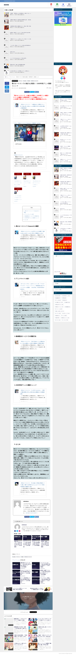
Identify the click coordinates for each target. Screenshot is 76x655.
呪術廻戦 (68, 306)
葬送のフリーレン (59, 306)
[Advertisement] (63, 43)
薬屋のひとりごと (65, 317)
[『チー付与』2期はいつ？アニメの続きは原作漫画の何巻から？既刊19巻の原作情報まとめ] (6, 47)
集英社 (58, 315)
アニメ (21, 80)
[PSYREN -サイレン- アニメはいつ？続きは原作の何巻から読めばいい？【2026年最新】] (56, 141)
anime (25, 80)
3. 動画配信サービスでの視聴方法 (31, 216)
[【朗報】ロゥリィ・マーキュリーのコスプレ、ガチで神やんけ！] (56, 161)
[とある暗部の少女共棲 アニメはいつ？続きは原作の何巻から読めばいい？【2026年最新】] (56, 127)
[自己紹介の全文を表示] (37, 513)
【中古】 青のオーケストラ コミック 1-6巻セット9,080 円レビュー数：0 (27, 185)
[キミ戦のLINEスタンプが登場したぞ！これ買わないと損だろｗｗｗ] (6, 72)
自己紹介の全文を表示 (31, 512)
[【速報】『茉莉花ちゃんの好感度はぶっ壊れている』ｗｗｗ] (6, 15)
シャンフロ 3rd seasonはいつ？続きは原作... (18, 58)
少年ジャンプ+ (66, 313)
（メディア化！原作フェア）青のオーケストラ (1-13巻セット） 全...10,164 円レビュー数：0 (18, 199)
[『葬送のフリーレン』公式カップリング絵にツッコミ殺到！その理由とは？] (6, 40)
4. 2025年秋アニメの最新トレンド (31, 217)
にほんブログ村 (57, 271)
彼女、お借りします (60, 311)
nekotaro (24, 524)
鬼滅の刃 (67, 302)
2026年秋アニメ (66, 295)
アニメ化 (58, 300)
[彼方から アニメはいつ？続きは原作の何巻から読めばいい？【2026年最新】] (56, 100)
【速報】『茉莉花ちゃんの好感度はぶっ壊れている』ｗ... (20, 13)
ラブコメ (58, 313)
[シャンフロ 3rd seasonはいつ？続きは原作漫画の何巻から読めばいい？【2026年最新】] (6, 59)
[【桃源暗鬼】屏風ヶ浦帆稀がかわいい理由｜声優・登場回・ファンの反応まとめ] (6, 27)
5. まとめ (26, 219)
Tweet (7, 87)
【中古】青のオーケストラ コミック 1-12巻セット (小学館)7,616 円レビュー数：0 (17, 185)
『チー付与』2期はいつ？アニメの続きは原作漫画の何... (20, 45)
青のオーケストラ (35, 80)
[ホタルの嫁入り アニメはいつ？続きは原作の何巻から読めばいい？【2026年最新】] (56, 107)
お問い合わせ (12, 51)
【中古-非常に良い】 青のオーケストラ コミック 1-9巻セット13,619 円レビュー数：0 (36, 185)
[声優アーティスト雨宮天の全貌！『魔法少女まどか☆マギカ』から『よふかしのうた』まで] (56, 154)
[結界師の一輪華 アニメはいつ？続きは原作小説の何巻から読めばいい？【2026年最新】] (6, 34)
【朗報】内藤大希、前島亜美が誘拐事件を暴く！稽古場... (20, 19)
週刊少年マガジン (59, 304)
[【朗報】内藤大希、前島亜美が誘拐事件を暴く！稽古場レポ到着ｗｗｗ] (6, 21)
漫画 (29, 80)
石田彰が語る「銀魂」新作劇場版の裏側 (17, 64)
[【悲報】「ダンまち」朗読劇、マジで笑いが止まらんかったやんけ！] (56, 148)
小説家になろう (59, 302)
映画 (65, 300)
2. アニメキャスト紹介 (29, 214)
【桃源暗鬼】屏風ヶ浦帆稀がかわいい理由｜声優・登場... (20, 26)
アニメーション (15, 80)
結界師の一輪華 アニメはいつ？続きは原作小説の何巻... (20, 32)
